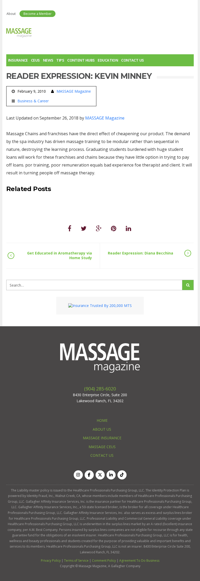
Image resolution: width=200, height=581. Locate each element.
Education (108, 60)
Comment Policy (104, 560)
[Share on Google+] (98, 228)
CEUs (35, 60)
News (48, 60)
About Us (102, 429)
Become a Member (37, 13)
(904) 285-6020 (100, 389)
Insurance (18, 60)
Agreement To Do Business (139, 560)
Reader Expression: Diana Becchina (140, 253)
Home (102, 420)
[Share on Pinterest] (113, 228)
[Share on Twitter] (83, 228)
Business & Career (33, 101)
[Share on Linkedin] (128, 228)
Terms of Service (76, 560)
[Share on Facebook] (69, 228)
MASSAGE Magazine (74, 91)
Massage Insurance (102, 437)
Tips (60, 60)
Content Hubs (81, 60)
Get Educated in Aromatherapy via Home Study (59, 255)
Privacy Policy (51, 560)
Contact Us (132, 60)
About (11, 13)
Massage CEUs (102, 446)
